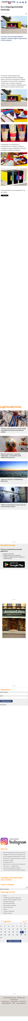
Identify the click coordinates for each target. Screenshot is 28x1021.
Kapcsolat (14, 1001)
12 (9, 929)
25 (5, 935)
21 (17, 932)
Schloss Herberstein (8, 907)
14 (17, 929)
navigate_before (2, 921)
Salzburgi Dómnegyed (8, 901)
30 (25, 935)
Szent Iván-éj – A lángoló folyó (11, 866)
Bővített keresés (4, 889)
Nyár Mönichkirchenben (9, 903)
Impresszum (5, 1001)
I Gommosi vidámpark (8, 911)
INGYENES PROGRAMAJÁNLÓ (12, 878)
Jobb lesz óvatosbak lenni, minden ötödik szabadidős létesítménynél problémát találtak (13, 430)
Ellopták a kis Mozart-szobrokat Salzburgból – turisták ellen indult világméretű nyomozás (11, 455)
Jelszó (1, 696)
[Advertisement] (14, 58)
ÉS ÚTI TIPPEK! (6, 880)
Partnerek (22, 1001)
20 (13, 932)
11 (5, 929)
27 (13, 935)
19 (9, 932)
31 (1, 937)
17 (1, 932)
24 (1, 935)
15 (21, 929)
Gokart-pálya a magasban (9, 905)
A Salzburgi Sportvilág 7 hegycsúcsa (12, 897)
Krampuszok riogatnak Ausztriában (12, 868)
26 (9, 935)
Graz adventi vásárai (8, 862)
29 (21, 935)
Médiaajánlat (6, 1003)
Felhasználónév (4, 692)
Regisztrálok (3, 704)
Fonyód (5, 909)
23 (25, 932)
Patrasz (5, 896)
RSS (14, 1003)
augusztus (7, 921)
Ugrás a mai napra (14, 941)
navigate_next (27, 887)
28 (17, 935)
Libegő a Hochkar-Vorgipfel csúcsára (12, 899)
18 (5, 932)
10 (1, 929)
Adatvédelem (21, 1003)
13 (13, 929)
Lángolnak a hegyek (8, 860)
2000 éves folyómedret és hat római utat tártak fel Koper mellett (13, 505)
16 (25, 929)
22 (21, 932)
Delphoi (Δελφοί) (7, 913)
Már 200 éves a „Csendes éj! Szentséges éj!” (14, 864)
